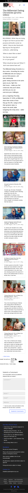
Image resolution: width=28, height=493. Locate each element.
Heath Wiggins (7, 17)
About (6, 483)
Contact (20, 483)
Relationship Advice (8, 299)
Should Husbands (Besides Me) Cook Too (12, 184)
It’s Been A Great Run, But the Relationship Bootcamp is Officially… (12, 259)
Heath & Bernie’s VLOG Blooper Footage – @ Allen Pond (12, 222)
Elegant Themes (13, 489)
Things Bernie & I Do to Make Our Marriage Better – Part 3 (13, 296)
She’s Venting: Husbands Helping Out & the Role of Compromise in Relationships (13, 148)
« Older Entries (6, 356)
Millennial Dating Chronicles (16, 481)
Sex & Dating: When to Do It (10, 442)
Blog (22, 150)
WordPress (14, 491)
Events (5, 481)
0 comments (15, 19)
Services (11, 479)
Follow (12, 361)
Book (14, 483)
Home (5, 479)
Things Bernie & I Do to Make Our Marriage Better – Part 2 (13, 334)
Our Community (19, 479)
